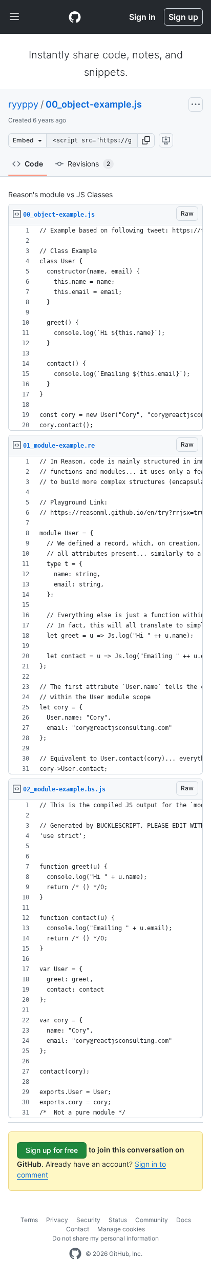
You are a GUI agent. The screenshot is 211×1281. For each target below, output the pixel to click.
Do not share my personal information (105, 1238)
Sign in (142, 17)
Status (118, 1220)
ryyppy (23, 104)
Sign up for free (52, 1150)
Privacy (57, 1220)
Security (88, 1220)
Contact (77, 1229)
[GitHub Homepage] (75, 1254)
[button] (146, 140)
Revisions (89, 163)
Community (151, 1220)
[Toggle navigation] (14, 17)
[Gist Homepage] (75, 17)
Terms (29, 1220)
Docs (183, 1220)
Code (34, 163)
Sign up (183, 17)
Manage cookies (121, 1229)
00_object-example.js (94, 104)
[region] (105, 328)
